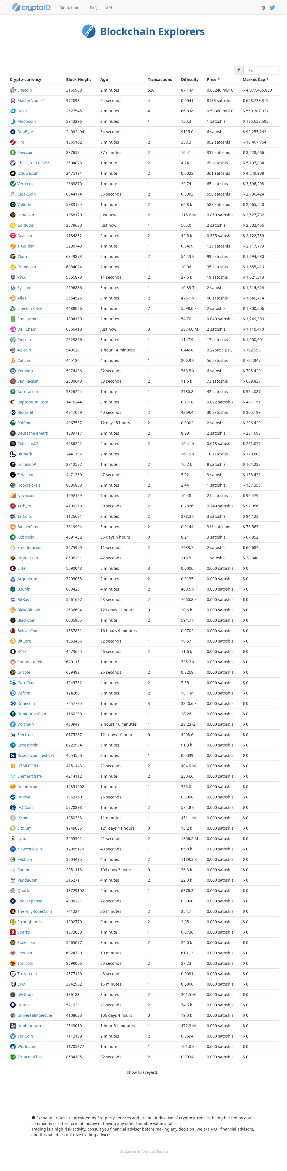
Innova (23, 797)
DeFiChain (26, 329)
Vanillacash (28, 381)
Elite (21, 568)
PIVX (21, 277)
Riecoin (24, 339)
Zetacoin (25, 474)
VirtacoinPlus (29, 1056)
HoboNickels (29, 485)
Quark (23, 890)
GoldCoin (25, 225)
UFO (21, 984)
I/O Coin (25, 807)
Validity (24, 204)
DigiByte (25, 131)
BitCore (24, 641)
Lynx (21, 838)
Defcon (24, 693)
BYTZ (22, 651)
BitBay (23, 599)
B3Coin (24, 589)
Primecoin (26, 266)
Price (212, 79)
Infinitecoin (28, 786)
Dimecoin (26, 703)
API (109, 7)
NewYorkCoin (29, 849)
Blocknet (25, 412)
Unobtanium (29, 1025)
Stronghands (29, 921)
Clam (22, 256)
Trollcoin (25, 963)
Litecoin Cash (29, 308)
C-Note (23, 672)
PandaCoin (27, 880)
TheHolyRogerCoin (34, 911)
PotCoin (24, 422)
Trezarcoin (27, 973)
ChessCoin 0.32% (33, 162)
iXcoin (23, 817)
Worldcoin (26, 1046)
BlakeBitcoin (28, 609)
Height (78, 79)
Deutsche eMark (32, 433)
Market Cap (254, 79)
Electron (25, 734)
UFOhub (25, 994)
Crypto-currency (25, 79)
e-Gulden (26, 246)
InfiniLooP (26, 464)
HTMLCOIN (27, 765)
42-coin (24, 350)
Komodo (25, 370)
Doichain (25, 724)
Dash (22, 111)
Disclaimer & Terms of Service (143, 1151)
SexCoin (24, 953)
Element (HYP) (30, 776)
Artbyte (24, 506)
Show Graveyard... (144, 1072)
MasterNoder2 (31, 100)
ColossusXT (27, 443)
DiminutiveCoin (31, 713)
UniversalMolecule (34, 1015)
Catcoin (24, 360)
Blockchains (70, 7)
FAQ (94, 7)
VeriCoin (25, 1036)
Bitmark (24, 454)
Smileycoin (27, 318)
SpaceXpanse (29, 901)
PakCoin (24, 859)
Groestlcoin (28, 745)
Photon (24, 869)
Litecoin (24, 90)
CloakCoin (26, 194)
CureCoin (26, 682)
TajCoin (24, 516)
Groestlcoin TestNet (35, 755)
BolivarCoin (28, 630)
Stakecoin (26, 942)
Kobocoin (26, 537)
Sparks (23, 932)
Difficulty (190, 79)
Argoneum (27, 578)
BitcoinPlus (27, 526)
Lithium (24, 828)
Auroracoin (27, 391)
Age (104, 79)
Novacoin (26, 495)
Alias (21, 298)
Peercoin (25, 152)
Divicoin (24, 235)
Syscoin (24, 287)
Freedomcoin (29, 547)
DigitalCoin (27, 557)
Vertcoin (25, 183)
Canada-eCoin (30, 661)
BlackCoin (26, 620)
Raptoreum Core (32, 402)
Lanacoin (25, 214)
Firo (20, 142)
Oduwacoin (28, 173)
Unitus (23, 1004)
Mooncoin (26, 121)
